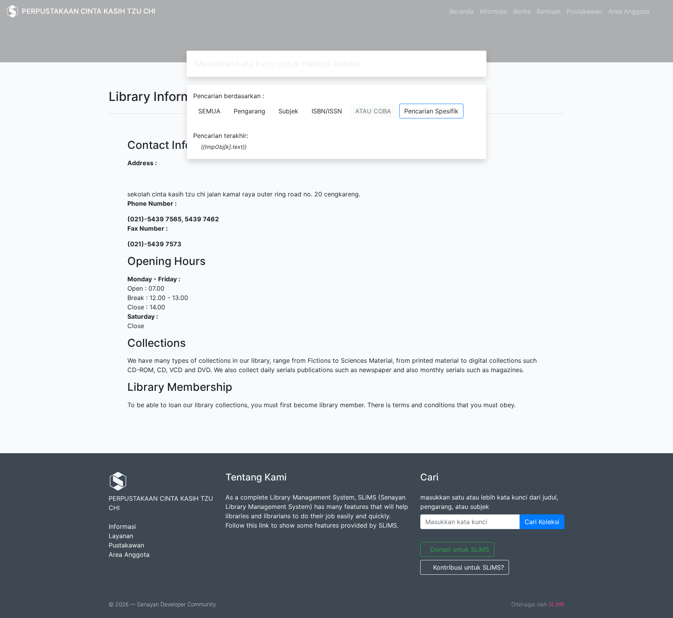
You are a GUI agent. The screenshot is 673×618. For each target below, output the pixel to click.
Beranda (461, 11)
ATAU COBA (373, 111)
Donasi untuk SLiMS (459, 549)
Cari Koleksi (542, 522)
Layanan (121, 536)
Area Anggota (628, 11)
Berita (521, 11)
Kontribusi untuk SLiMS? (468, 567)
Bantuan (548, 11)
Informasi (493, 11)
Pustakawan (584, 11)
